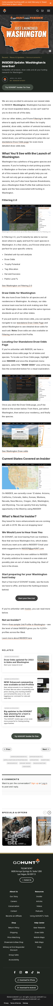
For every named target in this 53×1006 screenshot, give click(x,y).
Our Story (14, 896)
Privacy (6, 1003)
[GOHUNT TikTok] (32, 972)
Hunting (45, 760)
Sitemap (25, 1003)
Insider (28, 609)
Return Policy (13, 927)
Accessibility (14, 960)
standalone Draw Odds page (15, 142)
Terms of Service (15, 1003)
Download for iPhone (27, 980)
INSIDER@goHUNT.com (33, 548)
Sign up (34, 783)
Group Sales (14, 955)
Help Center (39, 923)
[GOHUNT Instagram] (20, 972)
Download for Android (28, 988)
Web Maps (39, 942)
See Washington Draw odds (15, 451)
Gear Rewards (39, 927)
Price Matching (14, 937)
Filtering (37, 118)
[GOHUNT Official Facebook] (14, 972)
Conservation (13, 906)
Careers (14, 901)
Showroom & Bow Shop (13, 942)
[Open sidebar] (48, 10)
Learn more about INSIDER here (17, 638)
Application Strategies (15, 760)
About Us (14, 891)
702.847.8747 (26, 868)
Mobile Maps (39, 937)
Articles (39, 901)
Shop (14, 923)
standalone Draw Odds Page (30, 323)
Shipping (14, 932)
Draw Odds (25, 763)
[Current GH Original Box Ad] (17, 831)
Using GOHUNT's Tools (39, 916)
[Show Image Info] (50, 51)
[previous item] (45, 812)
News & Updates (17, 57)
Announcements (33, 57)
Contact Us (27, 880)
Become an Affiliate (14, 916)
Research (12, 763)
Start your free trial (26, 598)
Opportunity (36, 756)
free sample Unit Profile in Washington (27, 624)
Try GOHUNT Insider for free (17, 87)
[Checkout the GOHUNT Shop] (42, 10)
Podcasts (39, 911)
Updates (34, 760)
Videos (39, 906)
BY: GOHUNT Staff (17, 80)
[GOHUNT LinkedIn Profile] (38, 972)
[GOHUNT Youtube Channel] (26, 972)
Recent (5, 57)
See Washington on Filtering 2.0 (17, 285)
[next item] (49, 812)
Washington (39, 763)
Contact (14, 911)
